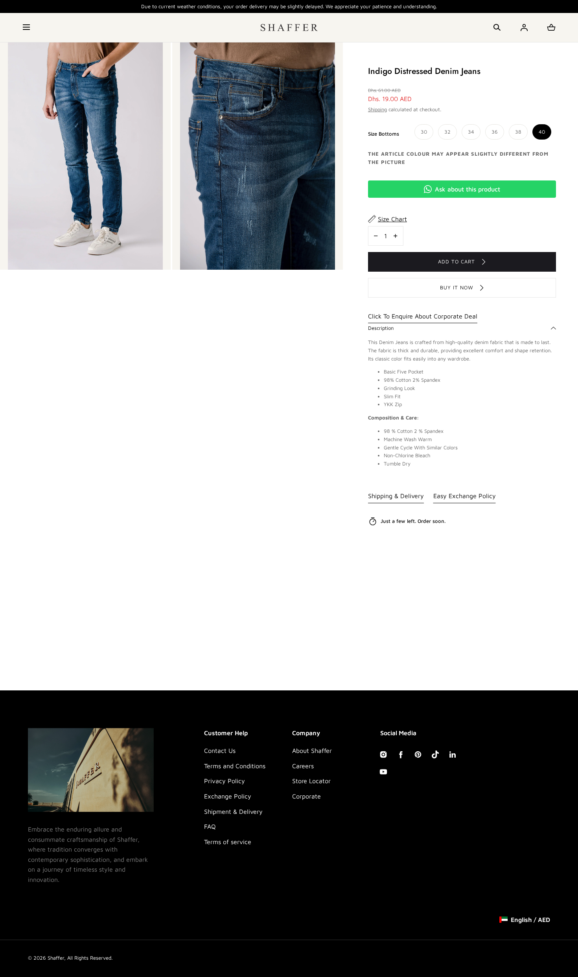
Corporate (306, 796)
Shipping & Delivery (396, 495)
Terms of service (227, 841)
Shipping (377, 109)
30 (424, 132)
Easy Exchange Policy (464, 495)
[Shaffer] (289, 27)
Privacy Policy (224, 780)
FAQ (210, 826)
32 (447, 132)
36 (494, 132)
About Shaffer (312, 750)
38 (518, 132)
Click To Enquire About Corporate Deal (422, 316)
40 (542, 132)
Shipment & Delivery (233, 811)
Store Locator (311, 780)
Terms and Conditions (234, 765)
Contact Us (220, 750)
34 (471, 132)
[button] (27, 27)
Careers (303, 765)
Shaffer (56, 958)
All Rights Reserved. (89, 958)
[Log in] (524, 27)
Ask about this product (467, 189)
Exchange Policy (227, 796)
